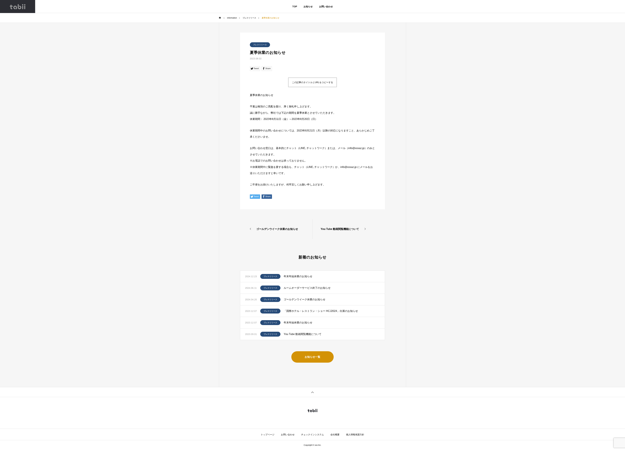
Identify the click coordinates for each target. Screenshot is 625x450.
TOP (294, 6)
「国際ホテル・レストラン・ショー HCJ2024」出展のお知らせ (321, 311)
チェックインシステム (312, 434)
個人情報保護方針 (355, 434)
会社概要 (335, 434)
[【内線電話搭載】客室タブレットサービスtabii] (17, 6)
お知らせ (308, 6)
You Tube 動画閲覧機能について (302, 334)
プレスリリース (260, 45)
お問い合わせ (326, 6)
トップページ (267, 434)
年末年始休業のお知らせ (298, 276)
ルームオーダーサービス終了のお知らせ (307, 287)
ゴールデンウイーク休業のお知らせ (304, 299)
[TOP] (312, 392)
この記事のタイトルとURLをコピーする (312, 82)
